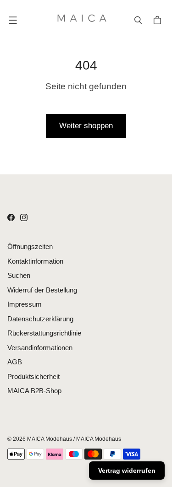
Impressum (24, 304)
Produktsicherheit (33, 376)
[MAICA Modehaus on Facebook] (11, 217)
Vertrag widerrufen (126, 470)
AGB (14, 362)
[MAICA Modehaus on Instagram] (23, 217)
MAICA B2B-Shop (34, 391)
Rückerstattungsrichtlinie (44, 333)
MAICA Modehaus (49, 439)
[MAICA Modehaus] (83, 20)
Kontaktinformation (35, 261)
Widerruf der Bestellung (42, 290)
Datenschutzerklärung (40, 319)
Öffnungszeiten (30, 246)
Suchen (18, 275)
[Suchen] (138, 20)
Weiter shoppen (86, 125)
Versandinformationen (39, 348)
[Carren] (158, 20)
